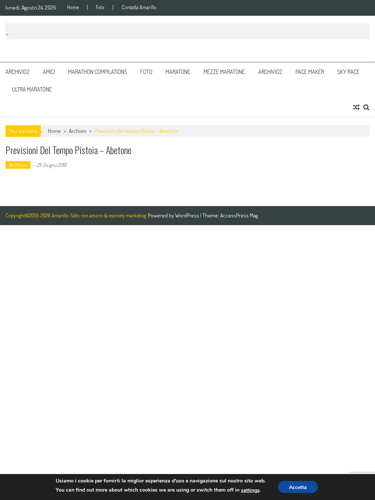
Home (73, 7)
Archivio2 (17, 71)
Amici (49, 71)
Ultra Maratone (32, 89)
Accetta (298, 487)
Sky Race (348, 71)
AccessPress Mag (239, 215)
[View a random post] (356, 107)
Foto (100, 7)
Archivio (77, 130)
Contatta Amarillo (139, 7)
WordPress (187, 215)
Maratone (178, 71)
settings (250, 490)
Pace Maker (310, 71)
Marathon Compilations (97, 71)
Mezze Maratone (224, 71)
